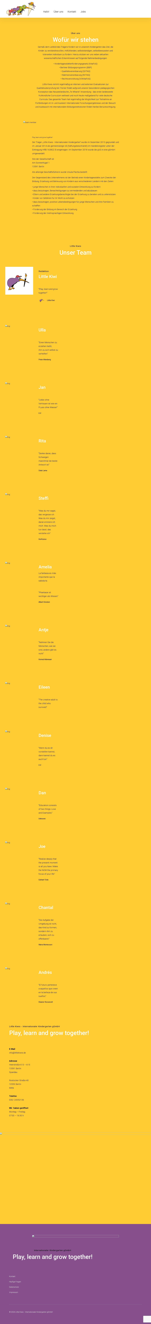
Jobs (83, 11)
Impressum (13, 1292)
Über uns (58, 11)
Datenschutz (14, 1287)
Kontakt (72, 11)
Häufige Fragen (15, 1282)
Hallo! (46, 11)
